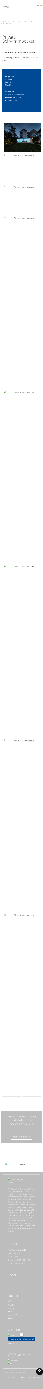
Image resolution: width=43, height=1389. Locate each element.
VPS (9, 1301)
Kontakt (11, 1318)
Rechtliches (21, 1377)
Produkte (11, 1305)
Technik (10, 1311)
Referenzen (12, 1308)
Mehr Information (21, 1136)
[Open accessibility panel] (39, 1371)
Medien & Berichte (15, 1315)
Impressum (11, 1377)
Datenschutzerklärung (34, 1377)
